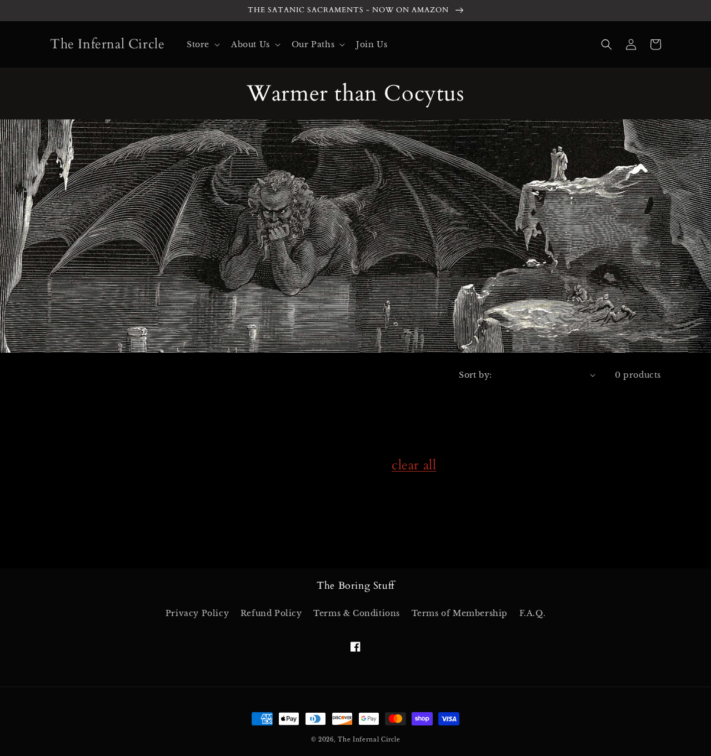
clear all (414, 465)
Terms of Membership (460, 613)
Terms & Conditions (356, 613)
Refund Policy (271, 613)
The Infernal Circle (369, 739)
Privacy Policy (197, 613)
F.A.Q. (532, 613)
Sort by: (475, 375)
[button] (202, 44)
